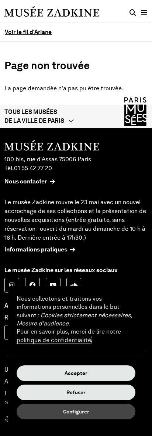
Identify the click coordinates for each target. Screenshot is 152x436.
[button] (76, 116)
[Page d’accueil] (51, 11)
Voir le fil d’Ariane (28, 32)
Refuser (76, 392)
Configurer (76, 412)
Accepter (76, 373)
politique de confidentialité (54, 340)
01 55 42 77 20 (33, 168)
